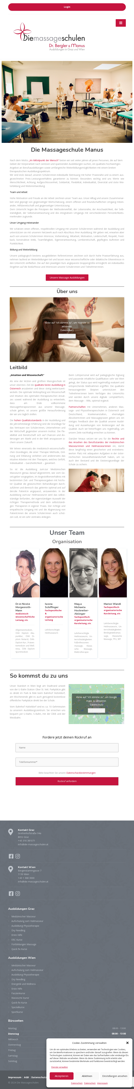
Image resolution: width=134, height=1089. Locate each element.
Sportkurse (17, 1011)
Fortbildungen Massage (23, 944)
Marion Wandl (112, 604)
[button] (127, 1042)
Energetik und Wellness (23, 983)
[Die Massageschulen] (49, 36)
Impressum (102, 1083)
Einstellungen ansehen (114, 1076)
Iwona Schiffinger (52, 605)
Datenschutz (77, 1083)
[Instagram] (17, 857)
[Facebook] (11, 857)
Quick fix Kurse (19, 949)
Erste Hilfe (16, 934)
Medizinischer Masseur (23, 916)
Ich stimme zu (67, 336)
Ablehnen (87, 1076)
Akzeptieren (61, 1076)
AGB (26, 1077)
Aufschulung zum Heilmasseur (27, 921)
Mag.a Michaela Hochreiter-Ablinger (81, 609)
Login (67, 6)
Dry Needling (18, 930)
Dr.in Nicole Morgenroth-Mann (23, 607)
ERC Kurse (16, 939)
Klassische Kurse (20, 997)
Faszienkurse (18, 993)
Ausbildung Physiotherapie (25, 925)
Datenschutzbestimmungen (81, 772)
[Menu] (121, 23)
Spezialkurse (18, 1007)
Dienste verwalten (59, 1067)
